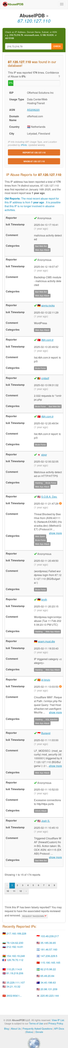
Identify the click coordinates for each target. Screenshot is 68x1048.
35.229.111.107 (15, 982)
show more (55, 712)
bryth (44, 599)
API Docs (59, 1028)
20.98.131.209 (48, 989)
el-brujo (45, 680)
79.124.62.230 (14, 943)
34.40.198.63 (48, 982)
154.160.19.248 (15, 956)
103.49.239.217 (49, 936)
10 (8, 891)
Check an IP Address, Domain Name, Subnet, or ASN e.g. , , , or (31, 35)
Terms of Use (36, 1023)
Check (57, 46)
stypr (44, 455)
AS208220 (33, 110)
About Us (16, 1028)
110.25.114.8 (14, 969)
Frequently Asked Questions (37, 1028)
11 (14, 891)
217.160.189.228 (16, 933)
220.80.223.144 (49, 995)
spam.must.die (46, 641)
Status (29, 1032)
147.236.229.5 (48, 956)
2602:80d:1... (14, 995)
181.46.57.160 (48, 949)
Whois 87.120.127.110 (34, 161)
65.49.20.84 (47, 976)
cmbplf (45, 378)
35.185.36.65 (48, 943)
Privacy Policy (55, 1023)
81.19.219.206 (14, 973)
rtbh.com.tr (47, 340)
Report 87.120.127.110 (34, 152)
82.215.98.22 (48, 969)
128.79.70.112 (14, 960)
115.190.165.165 (50, 962)
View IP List (58, 1020)
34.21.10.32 (13, 986)
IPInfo (24, 145)
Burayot (45, 733)
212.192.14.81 (14, 947)
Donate (39, 1032)
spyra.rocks (48, 305)
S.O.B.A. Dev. (49, 497)
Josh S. (45, 821)
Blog (6, 1028)
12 (20, 891)
